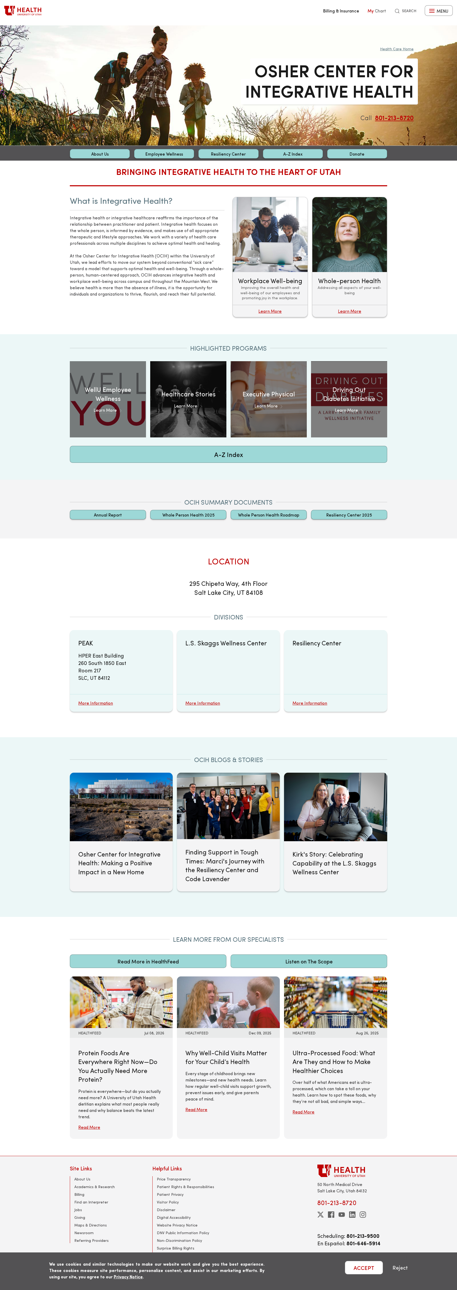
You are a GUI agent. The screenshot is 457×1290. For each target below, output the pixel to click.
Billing (79, 1194)
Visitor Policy (168, 1202)
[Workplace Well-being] (270, 257)
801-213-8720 (394, 117)
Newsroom (84, 1232)
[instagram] (363, 1214)
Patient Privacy (170, 1194)
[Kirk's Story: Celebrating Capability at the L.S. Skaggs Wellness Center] (335, 807)
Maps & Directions (90, 1225)
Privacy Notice (128, 1277)
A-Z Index (293, 154)
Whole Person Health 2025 (188, 515)
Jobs (78, 1209)
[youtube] (342, 1214)
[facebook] (331, 1214)
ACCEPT (364, 1267)
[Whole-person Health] (349, 257)
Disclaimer (166, 1209)
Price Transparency (174, 1179)
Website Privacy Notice (177, 1225)
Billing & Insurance (341, 10)
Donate (357, 154)
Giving (79, 1217)
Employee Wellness (164, 154)
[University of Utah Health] (22, 10)
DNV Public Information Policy (183, 1232)
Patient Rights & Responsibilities (185, 1186)
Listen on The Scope (309, 961)
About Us (100, 154)
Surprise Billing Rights (175, 1248)
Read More (89, 1127)
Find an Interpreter (91, 1202)
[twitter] (320, 1214)
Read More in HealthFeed (148, 961)
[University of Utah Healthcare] (352, 1171)
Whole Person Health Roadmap (268, 515)
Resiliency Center (228, 154)
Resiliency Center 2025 (349, 515)
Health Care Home (397, 48)
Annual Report (108, 515)
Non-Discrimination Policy (179, 1240)
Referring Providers (91, 1240)
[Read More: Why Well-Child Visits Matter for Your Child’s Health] (228, 1001)
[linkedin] (352, 1214)
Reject (400, 1267)
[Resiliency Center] (335, 671)
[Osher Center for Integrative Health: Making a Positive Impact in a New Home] (121, 807)
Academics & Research (94, 1186)
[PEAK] (121, 671)
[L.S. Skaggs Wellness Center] (228, 671)
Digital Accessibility (174, 1217)
